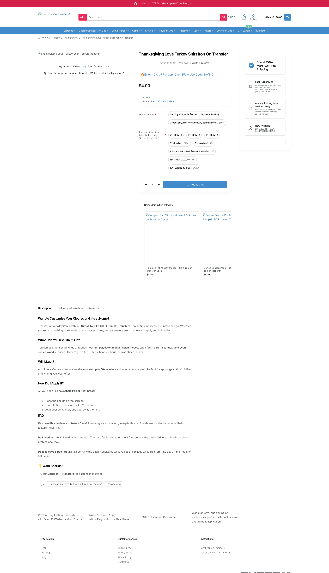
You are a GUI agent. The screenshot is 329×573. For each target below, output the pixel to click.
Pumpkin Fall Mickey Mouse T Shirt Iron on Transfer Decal (169, 269)
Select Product (146, 114)
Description (45, 308)
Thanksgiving (71, 37)
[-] (146, 184)
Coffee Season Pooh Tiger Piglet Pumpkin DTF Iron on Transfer (228, 269)
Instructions (207, 538)
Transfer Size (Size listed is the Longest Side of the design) (149, 135)
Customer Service (127, 538)
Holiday (56, 37)
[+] (159, 184)
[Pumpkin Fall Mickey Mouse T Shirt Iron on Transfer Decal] (172, 239)
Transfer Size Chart (98, 66)
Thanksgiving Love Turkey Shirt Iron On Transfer (75, 484)
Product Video (71, 66)
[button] (195, 184)
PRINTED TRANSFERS (162, 101)
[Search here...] (223, 17)
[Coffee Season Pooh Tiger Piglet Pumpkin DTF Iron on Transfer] (228, 239)
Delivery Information (70, 308)
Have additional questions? (109, 73)
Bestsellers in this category (158, 204)
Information (47, 538)
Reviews (93, 308)
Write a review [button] (200, 63)
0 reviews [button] (182, 63)
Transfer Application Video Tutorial (67, 73)
